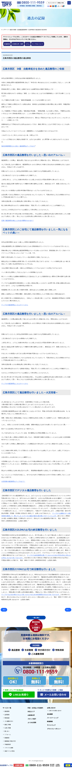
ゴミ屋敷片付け (8, 721)
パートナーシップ (52, 718)
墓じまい (6, 731)
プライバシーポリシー (54, 729)
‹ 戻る (4, 610)
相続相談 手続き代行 (10, 741)
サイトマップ (51, 725)
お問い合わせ (51, 708)
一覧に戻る (36, 618)
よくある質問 (32, 722)
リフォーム (7, 734)
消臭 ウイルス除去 (9, 751)
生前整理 (6, 714)
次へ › (68, 610)
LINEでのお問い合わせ (55, 710)
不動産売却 (7, 744)
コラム (27, 44)
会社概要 (50, 714)
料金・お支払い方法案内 (35, 708)
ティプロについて (37, 44)
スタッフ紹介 (32, 719)
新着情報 (7, 44)
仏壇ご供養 (7, 728)
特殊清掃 (6, 718)
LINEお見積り (21, 694)
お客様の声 (31, 715)
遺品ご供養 (7, 724)
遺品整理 (6, 711)
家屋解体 (6, 738)
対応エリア (31, 711)
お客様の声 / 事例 (17, 44)
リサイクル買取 (8, 748)
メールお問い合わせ (55, 694)
